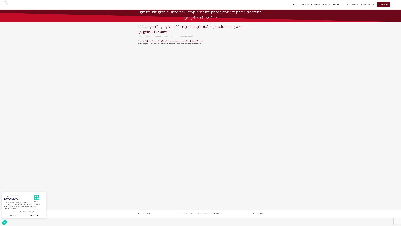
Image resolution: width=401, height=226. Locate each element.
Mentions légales (142, 213)
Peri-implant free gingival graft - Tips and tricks (178, 24)
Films (158, 24)
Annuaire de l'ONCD (258, 213)
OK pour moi (34, 215)
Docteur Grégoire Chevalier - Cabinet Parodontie (174, 36)
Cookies (149, 213)
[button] (4, 222)
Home (153, 24)
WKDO (216, 213)
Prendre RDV (383, 4)
